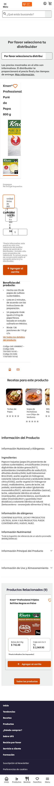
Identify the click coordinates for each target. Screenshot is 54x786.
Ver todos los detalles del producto (14, 338)
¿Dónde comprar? (12, 730)
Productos (8, 723)
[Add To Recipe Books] (19, 392)
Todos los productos (27, 681)
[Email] (18, 369)
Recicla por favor (12, 742)
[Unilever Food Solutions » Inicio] (27, 4)
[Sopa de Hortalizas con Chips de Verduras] (34, 397)
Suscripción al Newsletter (16, 763)
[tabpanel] (16, 405)
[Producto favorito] (15, 86)
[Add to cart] (50, 3)
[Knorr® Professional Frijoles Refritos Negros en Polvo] (29, 624)
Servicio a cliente (12, 748)
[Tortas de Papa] (14, 397)
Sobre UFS (8, 736)
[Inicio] (6, 779)
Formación (8, 754)
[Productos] (16, 778)
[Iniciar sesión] (45, 3)
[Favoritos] (37, 778)
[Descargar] (9, 369)
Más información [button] (25, 74)
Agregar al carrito (16, 269)
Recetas (7, 717)
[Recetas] (27, 779)
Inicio (6, 705)
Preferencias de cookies (15, 769)
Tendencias (9, 711)
